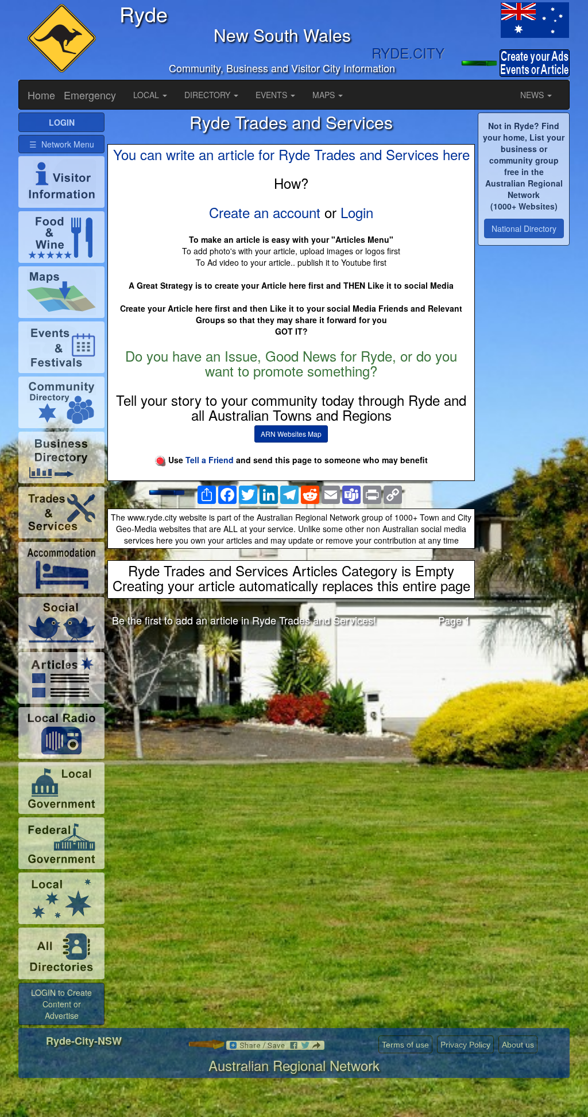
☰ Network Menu (61, 144)
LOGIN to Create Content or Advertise (61, 1004)
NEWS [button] (533, 94)
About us (518, 1044)
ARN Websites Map (291, 434)
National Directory (524, 228)
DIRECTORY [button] (208, 94)
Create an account (264, 212)
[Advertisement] (291, 725)
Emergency (90, 94)
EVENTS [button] (272, 94)
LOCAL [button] (147, 94)
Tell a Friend (209, 460)
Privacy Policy (465, 1044)
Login (357, 212)
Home (41, 94)
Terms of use (405, 1044)
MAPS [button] (324, 94)
